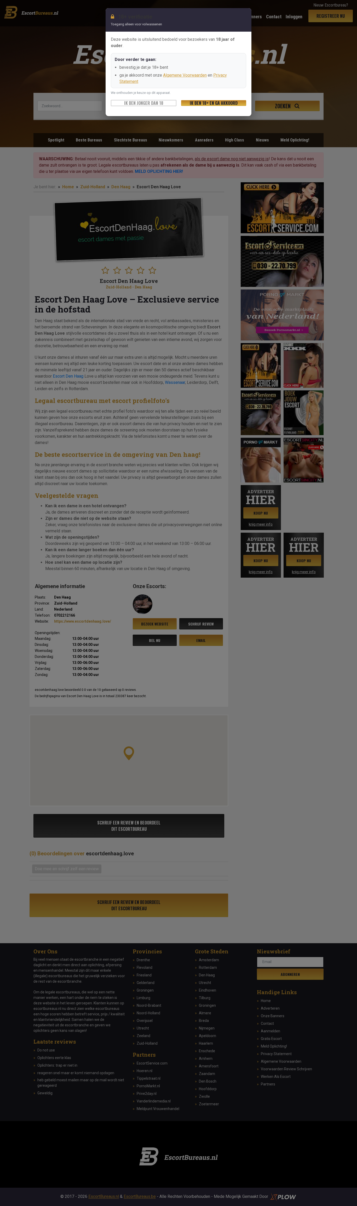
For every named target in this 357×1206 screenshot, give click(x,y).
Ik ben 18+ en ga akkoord (214, 103)
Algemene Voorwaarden (185, 75)
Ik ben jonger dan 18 (143, 103)
